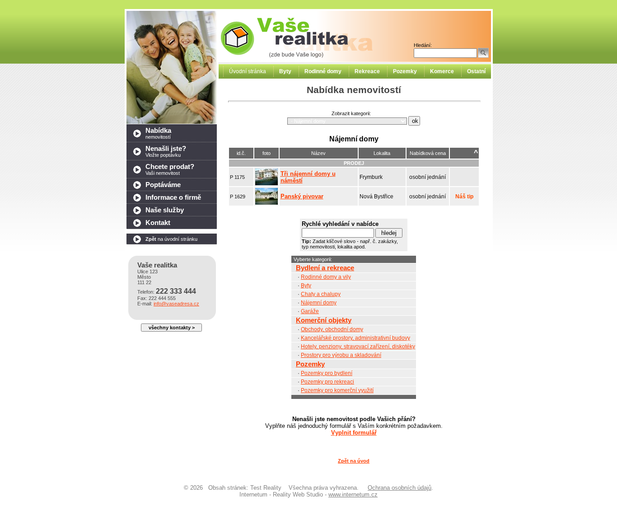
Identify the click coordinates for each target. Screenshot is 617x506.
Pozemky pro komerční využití (337, 390)
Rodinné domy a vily (326, 277)
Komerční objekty (323, 320)
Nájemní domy (319, 303)
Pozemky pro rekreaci (327, 382)
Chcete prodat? (169, 169)
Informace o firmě (173, 197)
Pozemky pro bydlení (326, 373)
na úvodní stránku (171, 239)
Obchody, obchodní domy (332, 329)
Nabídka (158, 133)
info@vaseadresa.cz (176, 303)
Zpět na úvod (353, 461)
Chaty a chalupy (321, 294)
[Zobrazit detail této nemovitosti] (266, 183)
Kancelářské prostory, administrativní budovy (355, 338)
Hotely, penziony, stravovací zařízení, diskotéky (358, 346)
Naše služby (164, 210)
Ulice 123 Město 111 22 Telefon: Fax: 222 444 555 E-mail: (168, 284)
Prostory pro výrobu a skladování (341, 355)
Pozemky (310, 364)
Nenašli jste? (165, 151)
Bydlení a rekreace (325, 268)
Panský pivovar (301, 196)
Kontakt (157, 222)
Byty (306, 285)
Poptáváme (163, 184)
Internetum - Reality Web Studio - (308, 494)
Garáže (310, 311)
